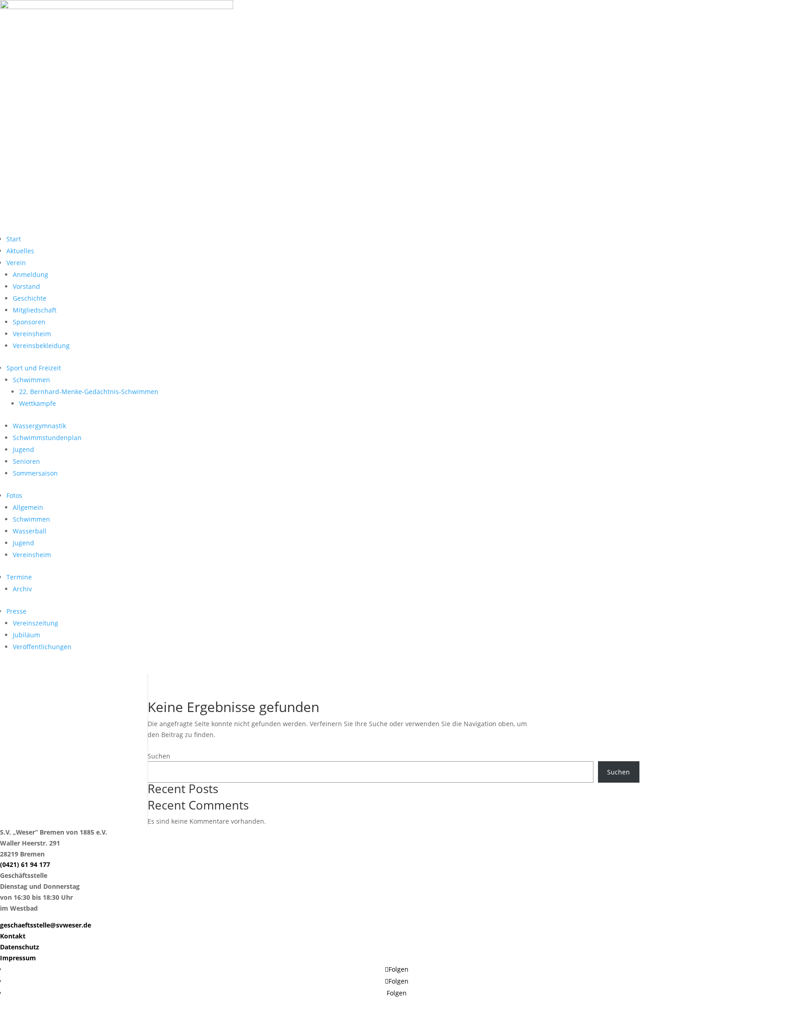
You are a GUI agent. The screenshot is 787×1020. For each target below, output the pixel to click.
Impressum (18, 957)
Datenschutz (19, 947)
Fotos (14, 495)
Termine (19, 577)
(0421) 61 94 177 (25, 864)
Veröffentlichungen (42, 646)
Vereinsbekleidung (41, 345)
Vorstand (26, 286)
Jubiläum (26, 634)
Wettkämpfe (37, 403)
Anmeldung (30, 274)
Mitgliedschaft (34, 310)
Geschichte (29, 298)
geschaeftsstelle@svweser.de (45, 925)
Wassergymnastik (39, 425)
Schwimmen (31, 379)
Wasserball (29, 531)
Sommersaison (35, 473)
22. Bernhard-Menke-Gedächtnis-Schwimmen (88, 391)
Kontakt (13, 936)
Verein (16, 262)
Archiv (22, 588)
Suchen (159, 756)
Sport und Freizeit (33, 368)
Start (13, 239)
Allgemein (28, 507)
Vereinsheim (32, 333)
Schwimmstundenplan (47, 437)
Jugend (23, 449)
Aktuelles (20, 250)
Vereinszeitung (35, 623)
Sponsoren (29, 322)
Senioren (26, 461)
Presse (16, 611)
